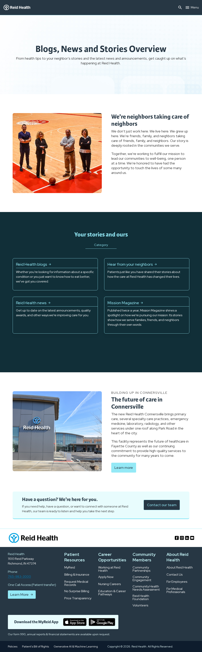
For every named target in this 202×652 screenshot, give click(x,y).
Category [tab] (101, 245)
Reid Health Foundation (141, 597)
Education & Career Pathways (112, 593)
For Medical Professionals (175, 590)
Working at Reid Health (109, 569)
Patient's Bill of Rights (35, 646)
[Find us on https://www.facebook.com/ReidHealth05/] (177, 538)
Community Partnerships (141, 569)
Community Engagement (142, 578)
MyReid (69, 567)
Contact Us (174, 574)
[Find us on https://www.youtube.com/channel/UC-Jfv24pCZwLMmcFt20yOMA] (192, 538)
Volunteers (140, 605)
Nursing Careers (109, 584)
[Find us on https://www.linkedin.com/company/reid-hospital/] (187, 538)
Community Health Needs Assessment (146, 588)
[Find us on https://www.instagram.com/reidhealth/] (182, 538)
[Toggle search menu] (180, 7)
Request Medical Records (76, 583)
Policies (12, 646)
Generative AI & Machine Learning (76, 646)
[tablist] (101, 249)
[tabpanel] (101, 296)
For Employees (176, 581)
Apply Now (105, 577)
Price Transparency (77, 598)
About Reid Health (179, 567)
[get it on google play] (102, 622)
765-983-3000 (19, 576)
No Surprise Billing (76, 591)
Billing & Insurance (76, 574)
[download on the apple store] (75, 622)
